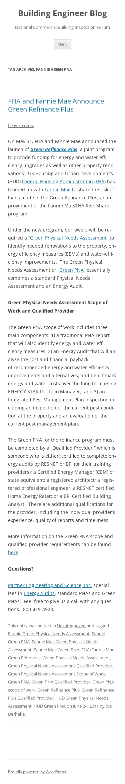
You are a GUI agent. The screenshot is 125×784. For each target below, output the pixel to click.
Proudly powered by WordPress (37, 772)
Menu (63, 44)
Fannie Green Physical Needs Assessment (49, 634)
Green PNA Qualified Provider (61, 682)
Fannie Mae (58, 189)
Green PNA (71, 270)
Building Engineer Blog (62, 13)
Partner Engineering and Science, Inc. (50, 585)
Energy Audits (39, 593)
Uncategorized (71, 626)
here (13, 552)
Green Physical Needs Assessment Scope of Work (56, 674)
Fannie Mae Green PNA (56, 650)
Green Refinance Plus (53, 149)
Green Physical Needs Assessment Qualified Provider (60, 666)
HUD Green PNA (50, 706)
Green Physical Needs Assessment (68, 238)
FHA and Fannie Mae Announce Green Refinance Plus (56, 105)
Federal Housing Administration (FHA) (64, 181)
